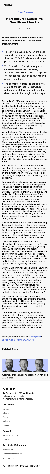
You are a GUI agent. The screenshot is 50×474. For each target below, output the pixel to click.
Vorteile (6, 409)
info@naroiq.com (10, 435)
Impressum (8, 449)
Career (6, 425)
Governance (8, 458)
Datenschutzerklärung (12, 454)
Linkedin (6, 439)
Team (5, 417)
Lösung (6, 413)
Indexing (6, 421)
